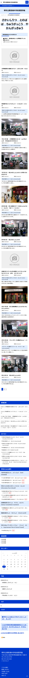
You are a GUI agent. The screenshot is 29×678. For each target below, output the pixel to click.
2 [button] (4, 389)
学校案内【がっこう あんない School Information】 (13, 447)
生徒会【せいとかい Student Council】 (10, 450)
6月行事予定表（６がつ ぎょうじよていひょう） (13, 480)
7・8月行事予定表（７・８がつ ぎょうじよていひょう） (14, 478)
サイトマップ (5, 661)
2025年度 (3, 541)
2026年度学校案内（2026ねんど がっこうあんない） (14, 499)
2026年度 (3, 539)
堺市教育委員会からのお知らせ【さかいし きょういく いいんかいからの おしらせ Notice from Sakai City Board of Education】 (14, 462)
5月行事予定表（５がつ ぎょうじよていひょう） (13, 482)
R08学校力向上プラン (8, 530)
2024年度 (3, 543)
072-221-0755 (8, 657)
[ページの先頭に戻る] (27, 676)
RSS (4, 637)
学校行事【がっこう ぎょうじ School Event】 (11, 441)
